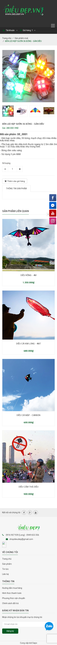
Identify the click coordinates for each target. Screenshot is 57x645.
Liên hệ (5, 574)
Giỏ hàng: (27, 30)
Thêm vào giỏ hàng (16, 181)
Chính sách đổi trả (10, 603)
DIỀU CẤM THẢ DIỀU (28, 486)
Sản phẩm (7, 564)
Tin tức (5, 569)
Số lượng (6, 163)
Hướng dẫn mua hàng (12, 588)
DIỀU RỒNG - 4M (28, 275)
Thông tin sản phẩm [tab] (16, 188)
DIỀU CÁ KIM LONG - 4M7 (28, 343)
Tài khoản (10, 30)
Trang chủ (6, 38)
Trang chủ (6, 559)
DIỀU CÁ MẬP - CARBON (28, 415)
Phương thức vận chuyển (13, 598)
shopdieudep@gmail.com (21, 539)
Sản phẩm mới (21, 38)
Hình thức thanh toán (11, 593)
